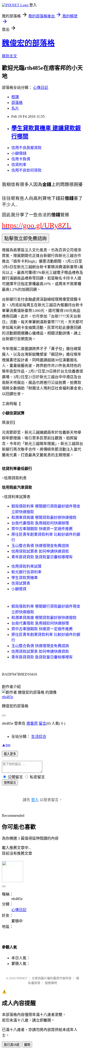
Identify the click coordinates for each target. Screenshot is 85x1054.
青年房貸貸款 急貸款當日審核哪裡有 (42, 557)
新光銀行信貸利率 (26, 572)
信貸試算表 (20, 583)
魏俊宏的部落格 (28, 43)
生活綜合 (38, 737)
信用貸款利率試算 (26, 566)
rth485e (7, 697)
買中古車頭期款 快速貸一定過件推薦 (42, 529)
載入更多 (10, 754)
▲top (6, 745)
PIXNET (22, 978)
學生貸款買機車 (24, 578)
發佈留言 (10, 782)
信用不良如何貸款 (26, 170)
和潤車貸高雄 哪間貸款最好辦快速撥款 (43, 517)
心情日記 (40, 88)
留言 (42, 723)
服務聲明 (51, 983)
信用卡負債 (20, 159)
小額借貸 (18, 589)
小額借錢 (18, 153)
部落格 (17, 103)
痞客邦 (32, 723)
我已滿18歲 (11, 1044)
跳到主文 (9, 56)
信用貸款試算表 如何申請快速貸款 (40, 551)
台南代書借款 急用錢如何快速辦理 (40, 523)
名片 (15, 108)
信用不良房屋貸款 (26, 148)
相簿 (15, 97)
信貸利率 (18, 165)
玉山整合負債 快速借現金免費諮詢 (40, 546)
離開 (27, 1044)
